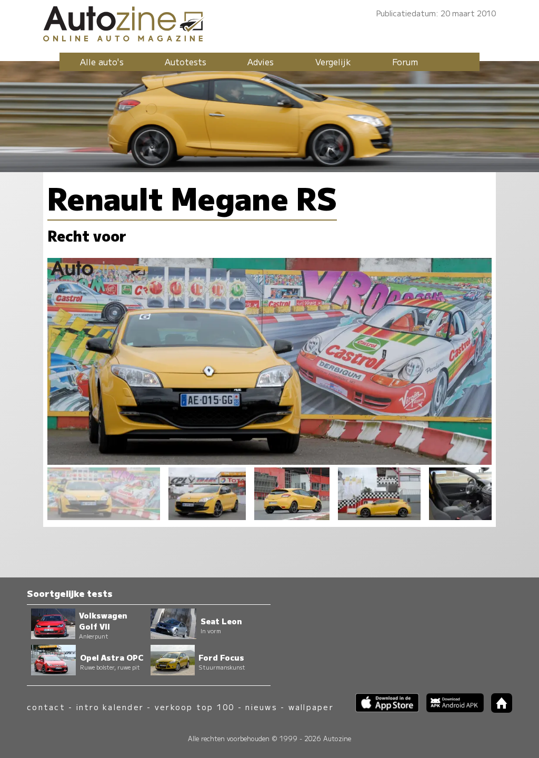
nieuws (261, 706)
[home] (498, 709)
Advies (260, 61)
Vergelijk (333, 61)
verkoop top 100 (195, 706)
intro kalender (110, 706)
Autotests (185, 61)
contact (46, 706)
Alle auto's (102, 61)
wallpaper (311, 706)
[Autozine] (269, 22)
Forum (405, 61)
